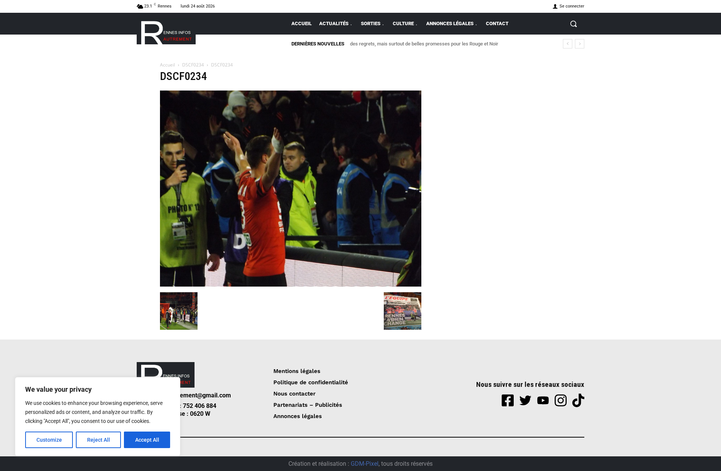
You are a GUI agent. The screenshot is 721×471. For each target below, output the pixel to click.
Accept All (147, 440)
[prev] (567, 43)
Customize (49, 440)
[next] (579, 43)
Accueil (167, 65)
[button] (573, 24)
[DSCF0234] (290, 284)
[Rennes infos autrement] (166, 31)
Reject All (98, 440)
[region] (97, 416)
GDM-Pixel (365, 463)
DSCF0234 (193, 65)
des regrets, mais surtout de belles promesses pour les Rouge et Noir (424, 44)
